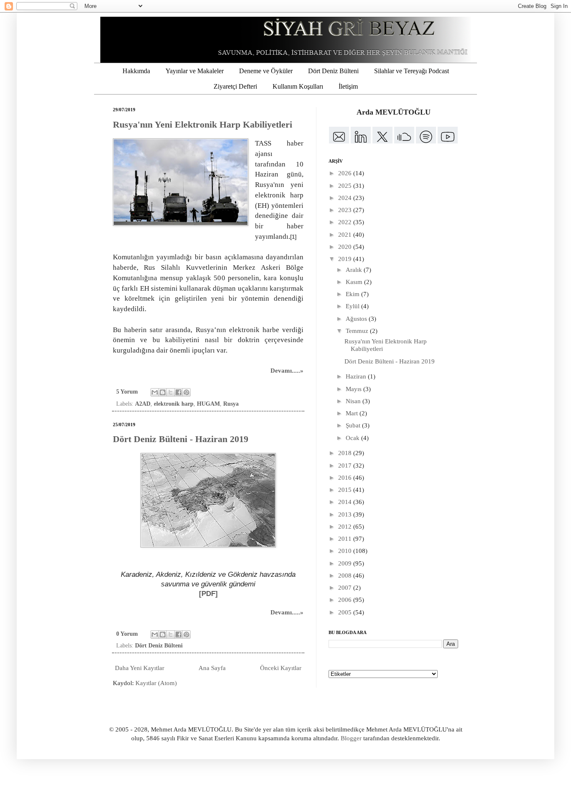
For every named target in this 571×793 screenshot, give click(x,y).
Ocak (353, 438)
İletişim (348, 86)
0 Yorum (127, 634)
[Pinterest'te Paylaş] (186, 392)
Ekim (353, 294)
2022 (345, 222)
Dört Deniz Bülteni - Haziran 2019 (180, 439)
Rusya (231, 404)
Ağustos (357, 318)
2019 (345, 259)
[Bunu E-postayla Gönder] (154, 392)
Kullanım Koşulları (298, 86)
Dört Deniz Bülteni (333, 70)
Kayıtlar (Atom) (156, 683)
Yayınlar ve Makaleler (195, 70)
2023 (345, 210)
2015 (345, 489)
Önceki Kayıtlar (280, 668)
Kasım (355, 282)
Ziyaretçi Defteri (235, 86)
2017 (345, 465)
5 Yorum (127, 392)
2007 (345, 587)
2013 (345, 514)
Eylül (353, 306)
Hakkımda (136, 70)
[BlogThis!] (162, 392)
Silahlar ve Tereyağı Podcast (411, 70)
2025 (345, 185)
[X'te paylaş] (170, 392)
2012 (345, 526)
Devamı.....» (286, 370)
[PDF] (208, 593)
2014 (345, 502)
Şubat (354, 425)
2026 (345, 173)
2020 (345, 246)
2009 (345, 563)
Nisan (354, 401)
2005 (345, 612)
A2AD (142, 404)
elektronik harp (174, 404)
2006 (345, 599)
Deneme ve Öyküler (266, 70)
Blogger (351, 738)
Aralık (355, 269)
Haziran (357, 376)
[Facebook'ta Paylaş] (178, 392)
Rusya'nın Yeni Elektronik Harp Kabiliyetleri (202, 124)
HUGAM (208, 404)
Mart (352, 413)
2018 (345, 453)
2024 (345, 197)
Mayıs (354, 389)
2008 (345, 575)
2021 (345, 234)
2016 (345, 477)
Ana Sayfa (212, 668)
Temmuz (358, 330)
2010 (345, 550)
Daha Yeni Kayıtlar (139, 668)
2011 (345, 538)
